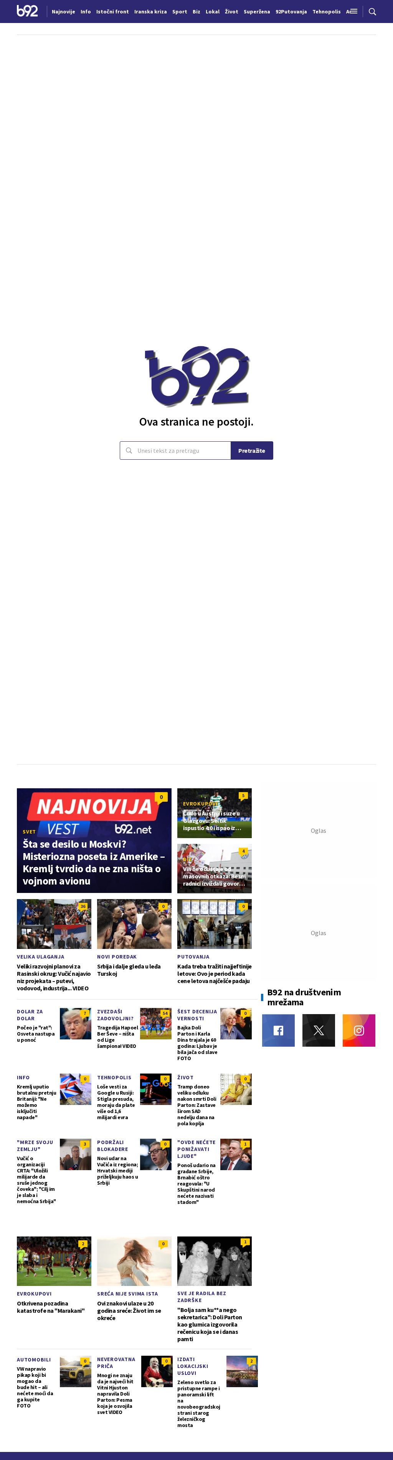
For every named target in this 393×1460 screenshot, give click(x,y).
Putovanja (193, 956)
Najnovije (63, 11)
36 (83, 906)
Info (23, 1077)
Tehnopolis (114, 1077)
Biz (187, 859)
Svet (29, 831)
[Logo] (27, 11)
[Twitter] (318, 1030)
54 (165, 1013)
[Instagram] (359, 1030)
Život (185, 1077)
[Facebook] (278, 1030)
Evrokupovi (200, 803)
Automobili (34, 1359)
